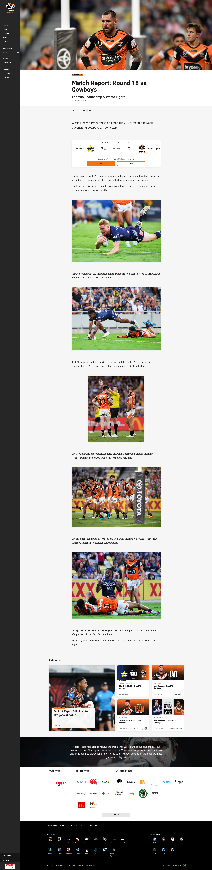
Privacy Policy (60, 865)
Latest (131, 163)
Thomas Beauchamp (87, 97)
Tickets (6, 58)
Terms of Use (50, 865)
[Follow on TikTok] (72, 825)
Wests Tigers (115, 97)
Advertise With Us (90, 865)
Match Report (77, 75)
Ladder (6, 33)
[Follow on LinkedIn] (96, 825)
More (5, 53)
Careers (68, 865)
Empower (6, 77)
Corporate (6, 73)
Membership (7, 66)
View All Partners (116, 815)
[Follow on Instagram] (86, 825)
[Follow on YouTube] (91, 825)
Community (8, 49)
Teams (6, 37)
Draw (5, 29)
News (5, 18)
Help (73, 865)
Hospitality (7, 70)
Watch (6, 22)
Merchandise (8, 62)
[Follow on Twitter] (81, 825)
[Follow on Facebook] (77, 825)
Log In (8, 860)
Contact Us (80, 865)
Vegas (6, 25)
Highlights (101, 163)
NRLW (5, 45)
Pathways (7, 41)
